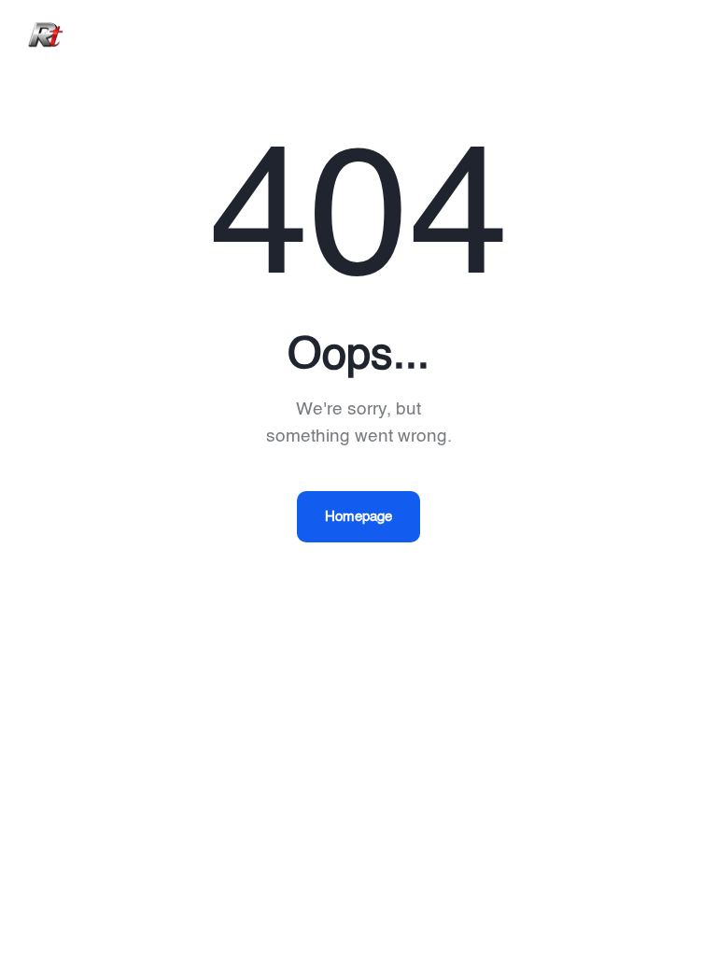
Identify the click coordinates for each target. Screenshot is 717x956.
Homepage (358, 517)
